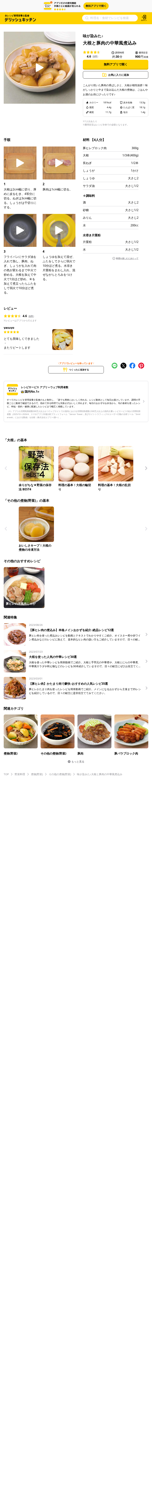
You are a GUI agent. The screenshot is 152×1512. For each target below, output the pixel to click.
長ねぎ (87, 162)
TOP (6, 774)
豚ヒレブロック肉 (95, 148)
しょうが (89, 170)
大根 (86, 155)
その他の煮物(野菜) (60, 774)
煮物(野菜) (37, 774)
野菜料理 (20, 774)
